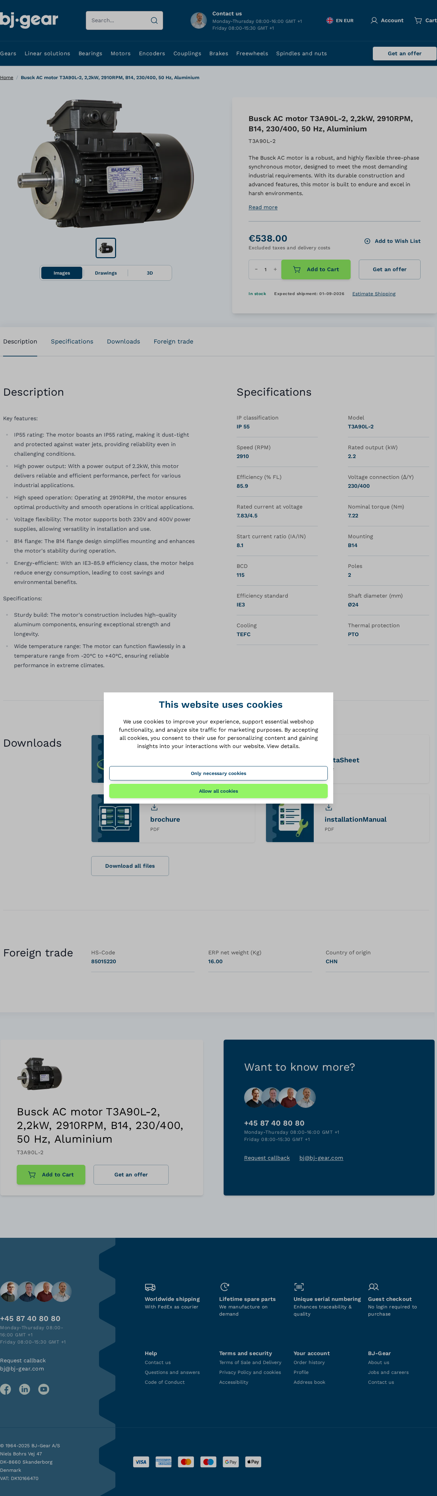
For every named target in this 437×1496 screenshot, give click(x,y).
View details (282, 746)
